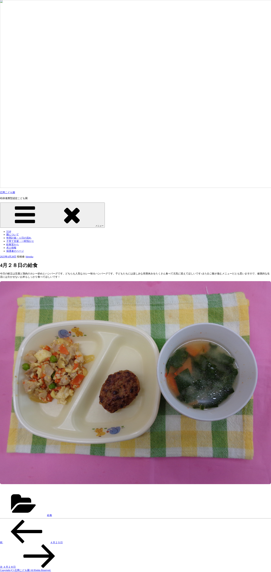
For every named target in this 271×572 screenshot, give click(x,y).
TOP (8, 231)
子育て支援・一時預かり (20, 241)
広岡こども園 (7, 192)
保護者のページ (15, 251)
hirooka (29, 256)
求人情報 (11, 247)
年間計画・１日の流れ (18, 238)
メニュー (99, 226)
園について (12, 234)
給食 (49, 515)
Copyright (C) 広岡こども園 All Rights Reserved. (25, 570)
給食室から (12, 244)
